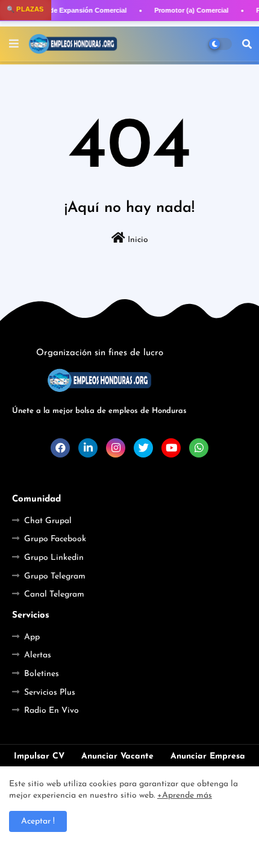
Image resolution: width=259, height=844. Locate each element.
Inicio (136, 239)
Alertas (37, 655)
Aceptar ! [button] (38, 821)
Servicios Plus (49, 692)
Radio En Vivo (51, 710)
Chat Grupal (48, 521)
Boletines (41, 673)
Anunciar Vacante (117, 756)
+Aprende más (184, 795)
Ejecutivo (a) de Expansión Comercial (67, 10)
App (32, 637)
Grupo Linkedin (54, 557)
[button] (247, 44)
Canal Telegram (54, 594)
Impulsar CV (39, 756)
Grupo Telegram (55, 576)
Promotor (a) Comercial (191, 10)
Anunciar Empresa (207, 756)
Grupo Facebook (55, 539)
